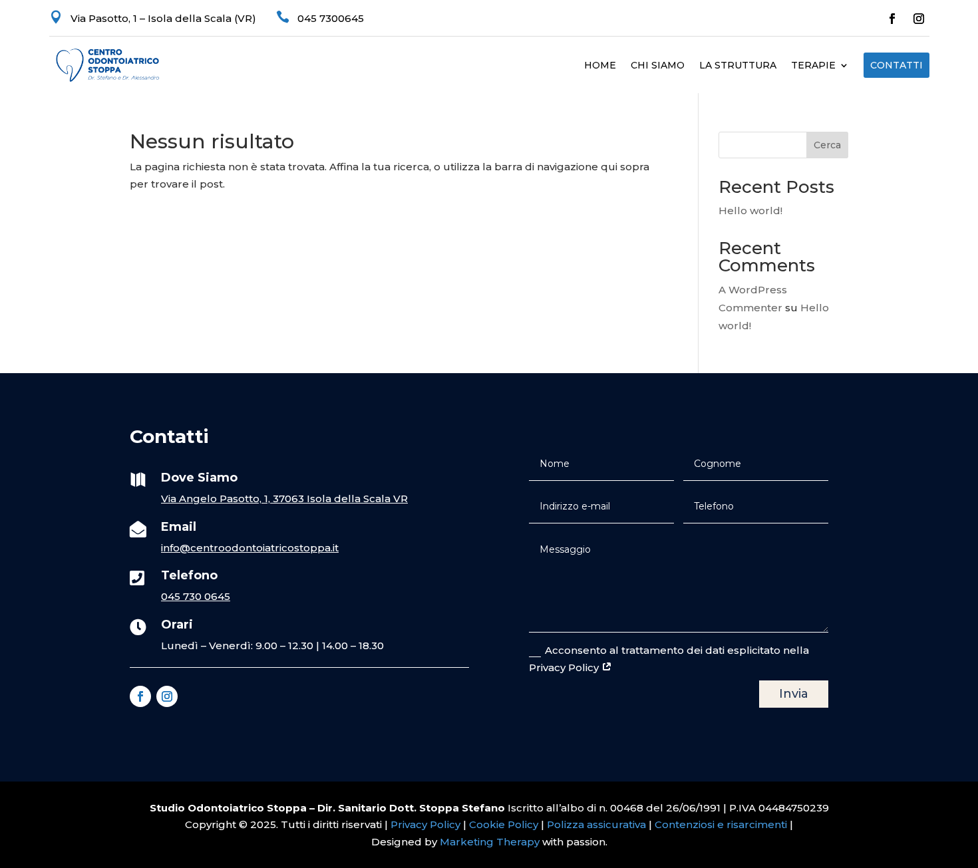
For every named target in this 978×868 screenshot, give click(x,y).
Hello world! (750, 210)
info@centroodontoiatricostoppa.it (250, 547)
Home (600, 66)
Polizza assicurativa (596, 824)
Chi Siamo (658, 66)
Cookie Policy (503, 824)
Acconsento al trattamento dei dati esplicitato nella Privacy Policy (669, 659)
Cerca (827, 145)
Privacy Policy (425, 824)
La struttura (737, 66)
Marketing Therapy (490, 841)
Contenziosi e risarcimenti (721, 824)
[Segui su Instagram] (918, 18)
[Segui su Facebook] (892, 18)
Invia (793, 693)
